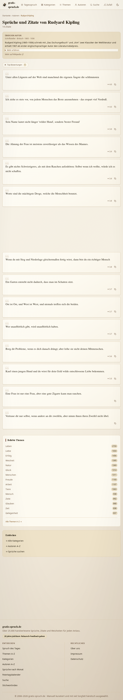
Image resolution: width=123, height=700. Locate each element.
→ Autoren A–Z (13, 546)
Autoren (82, 4)
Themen (66, 4)
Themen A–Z (8, 653)
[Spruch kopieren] (115, 84)
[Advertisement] (61, 229)
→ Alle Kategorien (15, 540)
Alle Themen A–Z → (14, 521)
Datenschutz (77, 659)
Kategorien (49, 4)
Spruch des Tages (11, 648)
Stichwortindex (9, 685)
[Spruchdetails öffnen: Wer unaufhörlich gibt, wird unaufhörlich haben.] (61, 329)
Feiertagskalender (11, 674)
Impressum (76, 653)
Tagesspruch (30, 4)
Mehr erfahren (13, 50)
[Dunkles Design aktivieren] (118, 5)
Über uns (75, 648)
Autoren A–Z (8, 664)
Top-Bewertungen (15, 65)
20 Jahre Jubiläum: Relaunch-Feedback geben (24, 636)
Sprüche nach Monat (12, 669)
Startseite (6, 15)
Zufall (109, 4)
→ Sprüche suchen (15, 551)
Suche (96, 4)
